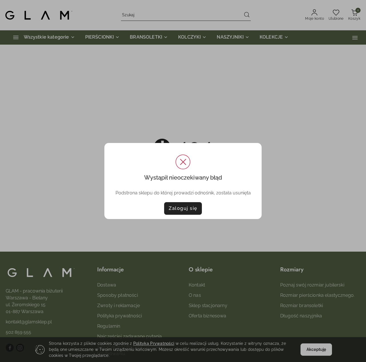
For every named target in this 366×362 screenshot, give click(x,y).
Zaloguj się (183, 208)
